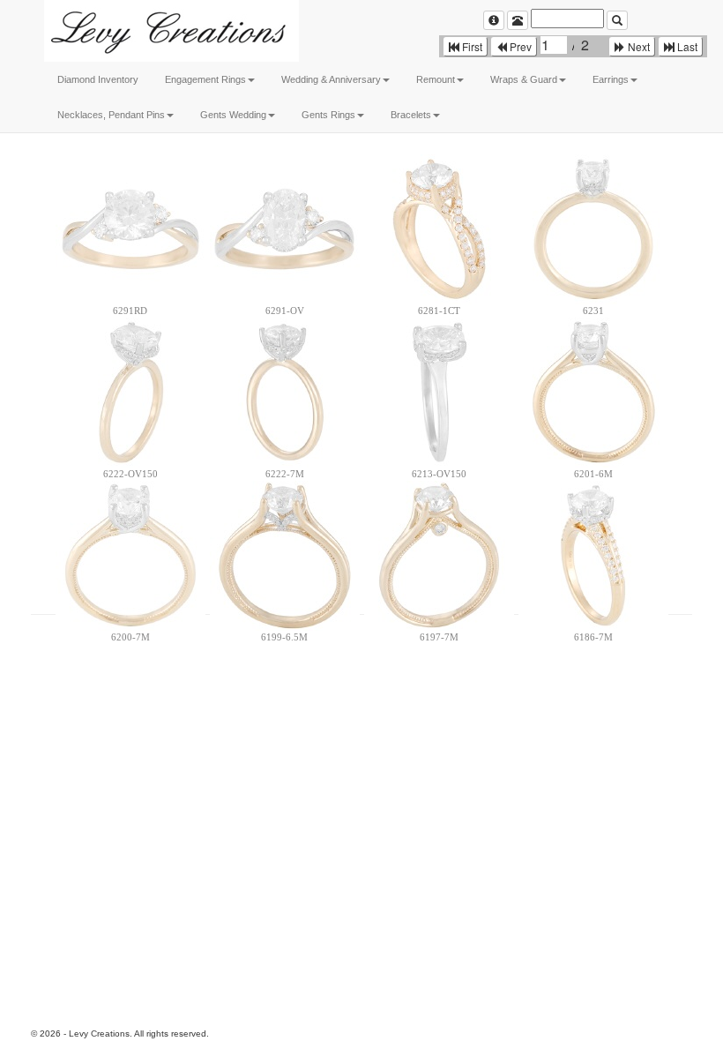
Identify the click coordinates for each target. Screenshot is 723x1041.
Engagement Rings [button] (205, 79)
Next (637, 46)
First (470, 46)
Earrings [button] (611, 79)
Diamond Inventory (97, 79)
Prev (519, 46)
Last (686, 46)
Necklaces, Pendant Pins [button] (111, 114)
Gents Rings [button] (328, 114)
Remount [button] (435, 79)
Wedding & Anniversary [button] (331, 79)
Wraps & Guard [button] (523, 79)
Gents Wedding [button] (233, 114)
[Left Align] (493, 20)
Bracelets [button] (411, 114)
